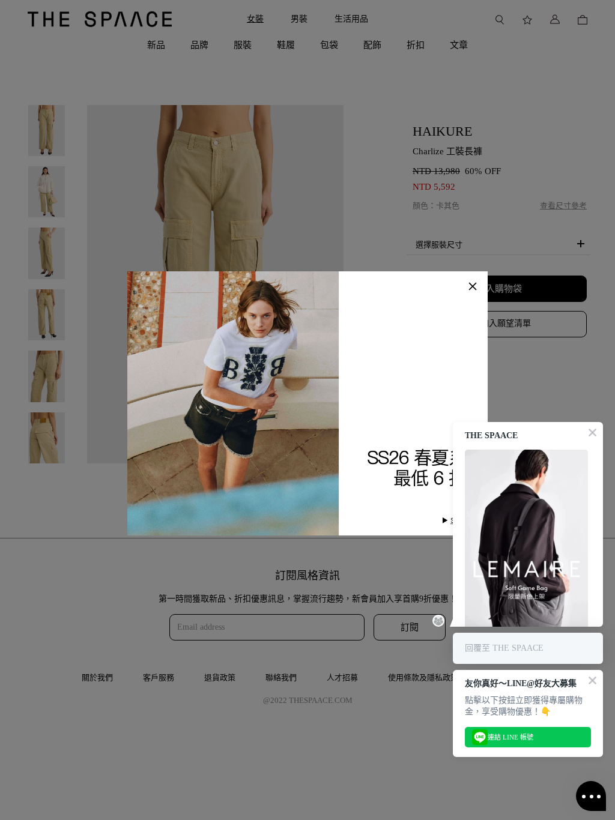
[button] (473, 286)
